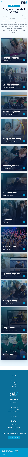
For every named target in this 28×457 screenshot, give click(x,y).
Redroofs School (9, 246)
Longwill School (9, 327)
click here (16, 451)
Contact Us (14, 416)
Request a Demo (14, 437)
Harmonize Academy (11, 57)
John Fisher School (10, 192)
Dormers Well (8, 219)
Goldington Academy (11, 84)
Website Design (14, 402)
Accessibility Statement (14, 409)
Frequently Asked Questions (14, 411)
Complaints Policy (14, 414)
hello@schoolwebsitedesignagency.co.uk (14, 433)
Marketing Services (14, 407)
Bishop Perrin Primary (12, 138)
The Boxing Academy (11, 165)
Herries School (9, 354)
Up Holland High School (12, 273)
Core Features (14, 405)
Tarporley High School (11, 111)
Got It (3, 454)
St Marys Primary (10, 300)
